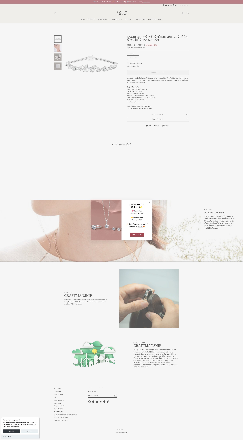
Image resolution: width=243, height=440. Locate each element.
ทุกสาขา (140, 226)
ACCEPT (11, 431)
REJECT (29, 431)
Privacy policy (7, 436)
